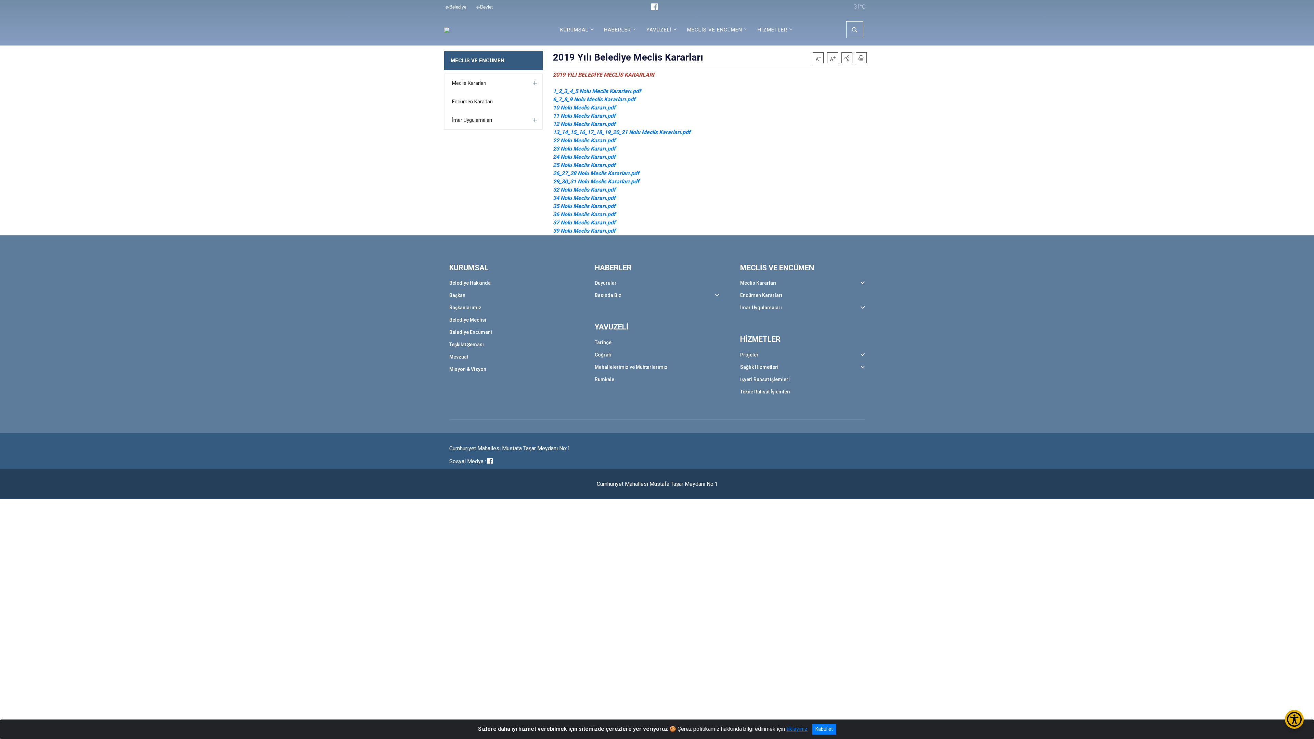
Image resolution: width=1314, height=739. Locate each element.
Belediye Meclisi (467, 320)
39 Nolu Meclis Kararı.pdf (584, 231)
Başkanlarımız (465, 307)
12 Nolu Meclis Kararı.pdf (584, 124)
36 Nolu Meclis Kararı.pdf (584, 214)
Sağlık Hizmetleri (759, 367)
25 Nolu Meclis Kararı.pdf (584, 165)
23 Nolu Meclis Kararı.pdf (584, 148)
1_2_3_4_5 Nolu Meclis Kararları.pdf (597, 91)
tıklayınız (797, 729)
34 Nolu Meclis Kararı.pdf (584, 198)
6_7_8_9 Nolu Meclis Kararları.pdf (594, 99)
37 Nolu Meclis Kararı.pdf (584, 222)
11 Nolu (563, 116)
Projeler (749, 355)
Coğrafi (603, 355)
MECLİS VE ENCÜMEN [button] (714, 30)
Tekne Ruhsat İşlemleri (765, 391)
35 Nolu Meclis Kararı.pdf (584, 206)
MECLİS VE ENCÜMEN (477, 60)
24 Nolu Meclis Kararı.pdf (584, 157)
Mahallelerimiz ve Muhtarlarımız (631, 367)
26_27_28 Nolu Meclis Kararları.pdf (596, 173)
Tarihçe (603, 342)
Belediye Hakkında (470, 283)
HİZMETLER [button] (772, 30)
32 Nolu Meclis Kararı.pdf (584, 189)
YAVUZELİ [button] (659, 30)
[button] (846, 57)
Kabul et (824, 729)
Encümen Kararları (472, 102)
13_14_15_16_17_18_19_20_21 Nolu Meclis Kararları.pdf (622, 132)
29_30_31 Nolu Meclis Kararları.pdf (596, 181)
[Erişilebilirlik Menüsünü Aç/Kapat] (1294, 719)
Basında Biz (608, 295)
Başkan (457, 295)
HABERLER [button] (617, 30)
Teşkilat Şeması (466, 344)
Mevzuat (458, 357)
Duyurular (606, 283)
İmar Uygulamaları (472, 120)
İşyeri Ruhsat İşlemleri (765, 379)
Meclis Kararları (469, 83)
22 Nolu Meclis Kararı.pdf (584, 140)
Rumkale (604, 379)
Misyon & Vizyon (467, 369)
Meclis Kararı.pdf (594, 107)
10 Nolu (563, 107)
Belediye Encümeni (470, 332)
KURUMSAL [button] (574, 30)
